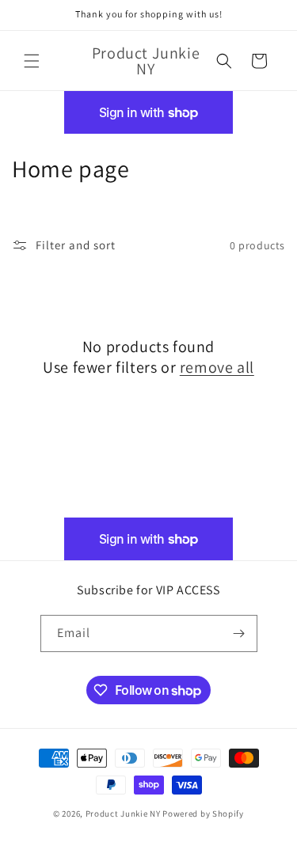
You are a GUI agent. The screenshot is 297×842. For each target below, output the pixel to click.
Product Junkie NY (123, 813)
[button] (31, 61)
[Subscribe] (239, 633)
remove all (217, 367)
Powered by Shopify (203, 813)
